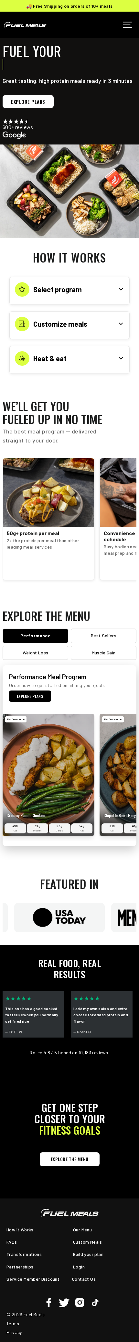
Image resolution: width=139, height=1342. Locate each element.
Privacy (14, 1332)
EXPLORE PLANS (30, 696)
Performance (35, 635)
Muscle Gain (104, 652)
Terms (12, 1323)
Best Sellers (103, 635)
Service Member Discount (32, 1279)
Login (79, 1266)
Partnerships (20, 1266)
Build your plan (88, 1254)
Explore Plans (28, 101)
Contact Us (84, 1279)
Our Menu (82, 1229)
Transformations (24, 1254)
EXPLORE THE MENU (70, 1159)
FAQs (11, 1242)
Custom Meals (87, 1242)
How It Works (20, 1229)
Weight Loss (35, 652)
